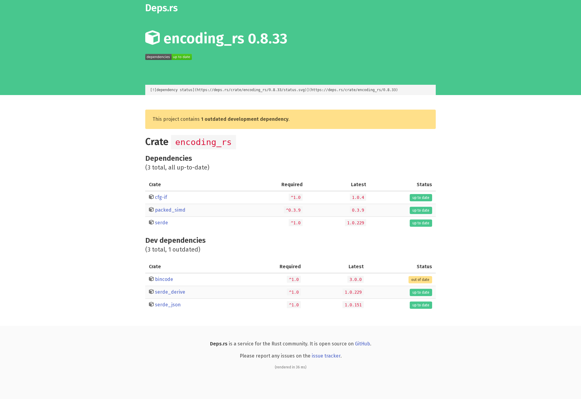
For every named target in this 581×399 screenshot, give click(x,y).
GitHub (362, 344)
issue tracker (326, 356)
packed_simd (170, 210)
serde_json (168, 305)
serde (161, 223)
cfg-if (161, 197)
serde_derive (170, 292)
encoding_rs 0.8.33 (223, 38)
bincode (164, 279)
